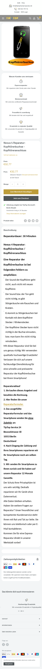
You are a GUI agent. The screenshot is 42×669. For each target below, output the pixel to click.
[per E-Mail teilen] (37, 220)
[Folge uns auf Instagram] (7, 644)
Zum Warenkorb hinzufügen (21, 192)
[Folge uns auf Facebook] (3, 644)
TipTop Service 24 (10, 155)
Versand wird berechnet (30, 175)
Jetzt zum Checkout (21, 198)
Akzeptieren (9, 664)
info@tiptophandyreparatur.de (22, 6)
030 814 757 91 (23, 9)
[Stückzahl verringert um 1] (12, 184)
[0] (38, 18)
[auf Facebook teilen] (25, 220)
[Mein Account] (34, 18)
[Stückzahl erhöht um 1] (23, 184)
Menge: (6, 184)
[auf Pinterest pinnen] (29, 220)
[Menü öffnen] (3, 18)
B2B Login (24, 12)
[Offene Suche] (30, 18)
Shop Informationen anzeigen (16, 213)
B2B (18, 3)
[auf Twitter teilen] (33, 220)
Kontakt (16, 12)
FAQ (23, 3)
